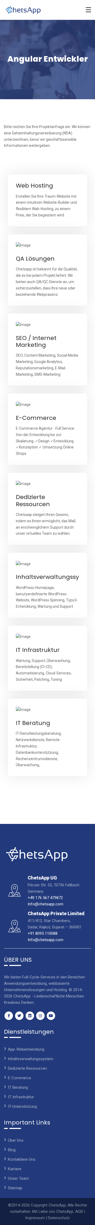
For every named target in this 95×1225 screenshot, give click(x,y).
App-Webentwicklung (26, 1049)
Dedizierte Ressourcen (33, 500)
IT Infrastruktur (38, 650)
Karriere (14, 1169)
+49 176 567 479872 (45, 897)
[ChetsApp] (23, 10)
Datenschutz (59, 1217)
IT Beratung (33, 723)
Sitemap (15, 1188)
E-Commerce (36, 418)
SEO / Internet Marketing (36, 341)
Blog (12, 1149)
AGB (79, 1211)
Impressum (35, 1217)
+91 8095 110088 (43, 933)
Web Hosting (34, 186)
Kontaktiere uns (21, 1159)
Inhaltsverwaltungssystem (55, 577)
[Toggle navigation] (88, 9)
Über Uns (15, 1140)
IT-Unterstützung (22, 1106)
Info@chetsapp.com (45, 904)
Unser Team (18, 1178)
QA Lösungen (35, 259)
